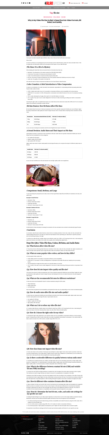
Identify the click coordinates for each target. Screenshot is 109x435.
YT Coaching (75, 424)
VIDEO (39, 420)
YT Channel (74, 419)
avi (31, 412)
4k (24, 412)
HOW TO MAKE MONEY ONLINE (61, 425)
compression (43, 412)
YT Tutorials (74, 422)
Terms (81, 433)
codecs (37, 412)
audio (27, 412)
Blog (68, 7)
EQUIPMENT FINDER (59, 427)
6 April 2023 (66, 26)
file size (55, 412)
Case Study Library (76, 420)
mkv (69, 412)
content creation (50, 412)
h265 (62, 412)
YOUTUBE (63, 17)
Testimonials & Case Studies (59, 7)
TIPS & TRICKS (56, 17)
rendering (74, 412)
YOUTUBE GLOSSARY (59, 429)
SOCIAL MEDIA (41, 422)
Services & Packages (46, 7)
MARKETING (40, 419)
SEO (39, 424)
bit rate (34, 412)
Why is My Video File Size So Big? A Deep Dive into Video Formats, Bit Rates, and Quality (54, 21)
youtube (82, 412)
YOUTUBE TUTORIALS (42, 427)
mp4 (71, 412)
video (78, 412)
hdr (64, 412)
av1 (29, 412)
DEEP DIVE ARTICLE (48, 17)
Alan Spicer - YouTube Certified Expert (51, 26)
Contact (73, 7)
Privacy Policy (85, 433)
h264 (59, 412)
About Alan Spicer (36, 7)
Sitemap (74, 427)
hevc (66, 412)
